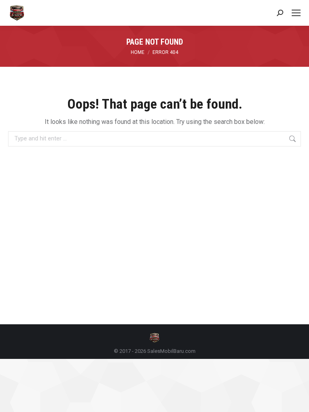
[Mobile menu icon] (296, 13)
